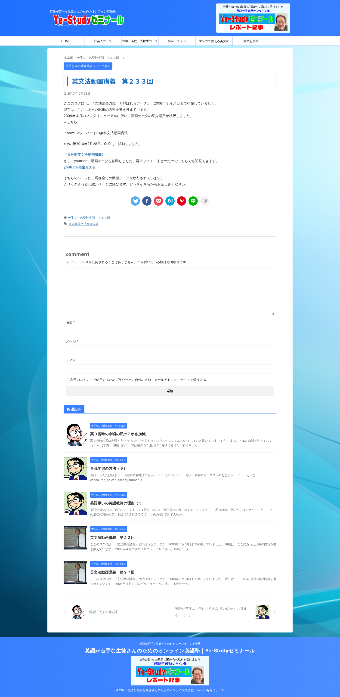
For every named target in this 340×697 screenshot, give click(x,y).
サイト (71, 360)
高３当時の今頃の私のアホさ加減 (118, 434)
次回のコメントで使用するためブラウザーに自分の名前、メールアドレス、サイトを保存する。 (139, 380)
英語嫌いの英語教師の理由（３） (118, 503)
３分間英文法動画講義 (83, 224)
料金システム (177, 41)
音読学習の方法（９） (108, 468)
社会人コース (103, 41)
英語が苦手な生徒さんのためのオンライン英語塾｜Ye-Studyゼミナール (170, 651)
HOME (66, 41)
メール (72, 341)
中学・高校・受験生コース (140, 41)
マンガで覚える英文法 (214, 41)
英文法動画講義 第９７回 (112, 572)
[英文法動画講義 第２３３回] (170, 201)
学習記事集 (251, 41)
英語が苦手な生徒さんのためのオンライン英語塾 (170, 643)
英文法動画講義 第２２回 (112, 537)
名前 (70, 322)
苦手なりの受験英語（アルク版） (90, 217)
